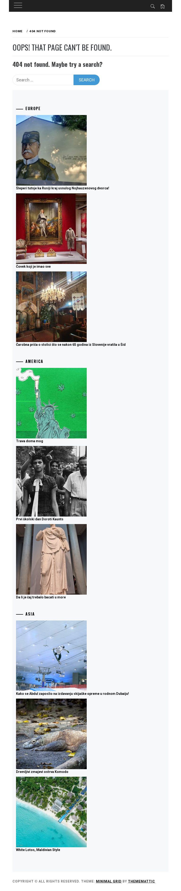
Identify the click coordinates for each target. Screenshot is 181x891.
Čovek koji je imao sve (33, 266)
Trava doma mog (29, 441)
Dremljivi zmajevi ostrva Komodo (42, 772)
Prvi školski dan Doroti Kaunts (39, 519)
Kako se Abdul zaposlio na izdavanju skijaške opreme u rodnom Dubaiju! (72, 694)
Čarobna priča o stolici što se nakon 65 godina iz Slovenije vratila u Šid (71, 344)
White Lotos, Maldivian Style (38, 850)
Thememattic (141, 881)
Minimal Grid (109, 881)
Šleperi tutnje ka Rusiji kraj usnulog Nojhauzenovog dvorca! (62, 188)
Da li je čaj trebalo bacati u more (41, 597)
